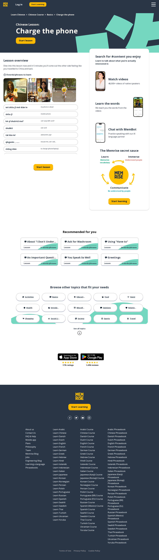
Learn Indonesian (61, 467)
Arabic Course (86, 429)
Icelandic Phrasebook (118, 464)
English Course (87, 443)
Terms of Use (65, 551)
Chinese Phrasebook (117, 433)
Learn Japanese (60, 474)
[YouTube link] (83, 418)
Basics (50, 14)
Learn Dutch (58, 439)
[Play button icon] (15, 90)
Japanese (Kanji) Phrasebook (115, 476)
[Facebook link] (70, 418)
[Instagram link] (89, 418)
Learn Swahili (59, 502)
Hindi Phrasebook (116, 460)
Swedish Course (87, 516)
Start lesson (25, 40)
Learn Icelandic (60, 464)
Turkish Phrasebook (117, 535)
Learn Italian (59, 471)
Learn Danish (59, 436)
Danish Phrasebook (117, 436)
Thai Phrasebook (116, 532)
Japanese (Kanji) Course (91, 474)
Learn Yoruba (59, 519)
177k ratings (68, 365)
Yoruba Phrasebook (117, 542)
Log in (18, 4)
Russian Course (87, 502)
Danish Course (87, 436)
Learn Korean (59, 478)
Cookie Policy (94, 551)
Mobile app (30, 439)
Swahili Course (87, 512)
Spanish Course (87, 509)
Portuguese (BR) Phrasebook (115, 502)
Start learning (119, 201)
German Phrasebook (117, 450)
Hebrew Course (87, 457)
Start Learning (37, 4)
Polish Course (86, 492)
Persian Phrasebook (117, 493)
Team (28, 450)
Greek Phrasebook (116, 453)
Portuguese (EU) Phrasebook (115, 507)
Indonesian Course (89, 467)
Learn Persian (59, 485)
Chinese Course (36, 14)
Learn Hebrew (59, 457)
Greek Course (86, 453)
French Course (87, 446)
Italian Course (86, 471)
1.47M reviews (92, 365)
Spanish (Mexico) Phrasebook (115, 517)
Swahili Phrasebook (117, 525)
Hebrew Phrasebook (117, 457)
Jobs (27, 457)
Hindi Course (86, 460)
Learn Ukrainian (60, 516)
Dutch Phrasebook (116, 439)
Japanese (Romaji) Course (92, 478)
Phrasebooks (31, 467)
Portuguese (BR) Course (91, 495)
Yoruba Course (87, 530)
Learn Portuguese (61, 492)
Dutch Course (86, 439)
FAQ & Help (30, 436)
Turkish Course (87, 523)
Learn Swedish (59, 506)
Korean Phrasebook (117, 486)
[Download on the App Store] (68, 356)
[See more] (154, 4)
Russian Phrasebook (117, 512)
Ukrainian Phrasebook (118, 539)
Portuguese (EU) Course (91, 499)
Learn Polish (59, 488)
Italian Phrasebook (116, 471)
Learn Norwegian (61, 481)
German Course (87, 450)
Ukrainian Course (88, 526)
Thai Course (86, 519)
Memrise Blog (32, 453)
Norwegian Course (89, 485)
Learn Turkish (59, 512)
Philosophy (30, 446)
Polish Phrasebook (116, 497)
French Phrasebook (117, 446)
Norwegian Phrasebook (119, 490)
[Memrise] (5, 4)
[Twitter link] (76, 418)
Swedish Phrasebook (117, 528)
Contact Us (30, 433)
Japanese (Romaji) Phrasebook (116, 482)
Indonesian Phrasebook (119, 467)
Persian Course (87, 488)
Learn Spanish (59, 499)
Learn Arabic (59, 429)
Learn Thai (58, 509)
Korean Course (87, 481)
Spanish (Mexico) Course (91, 506)
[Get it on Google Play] (92, 356)
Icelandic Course (87, 464)
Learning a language (35, 464)
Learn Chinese (18, 14)
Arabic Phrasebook (116, 429)
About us (29, 429)
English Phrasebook (117, 443)
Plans (28, 443)
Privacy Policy (80, 551)
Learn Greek (58, 453)
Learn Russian (59, 495)
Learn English (59, 443)
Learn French (59, 446)
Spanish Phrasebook (117, 521)
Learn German (59, 450)
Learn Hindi (58, 460)
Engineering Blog (33, 460)
